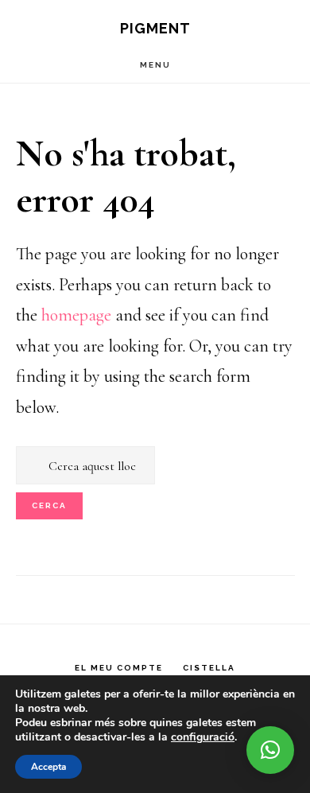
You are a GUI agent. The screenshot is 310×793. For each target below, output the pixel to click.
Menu (155, 64)
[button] (270, 750)
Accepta (48, 766)
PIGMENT (155, 28)
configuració (202, 737)
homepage (76, 315)
